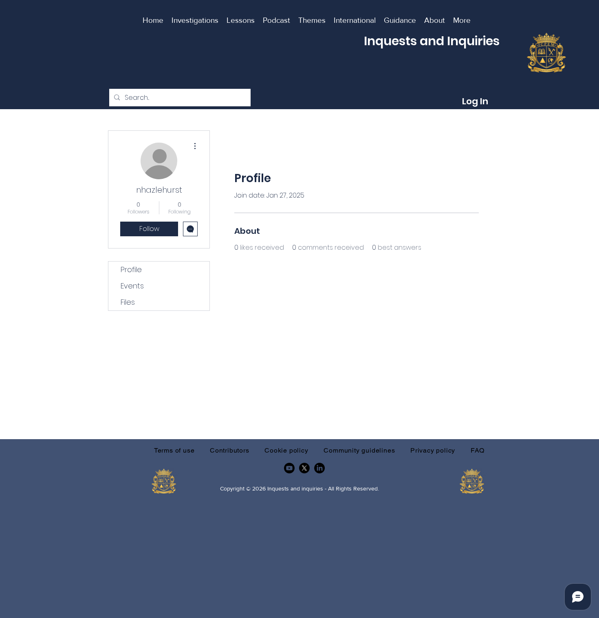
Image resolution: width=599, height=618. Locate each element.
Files (128, 302)
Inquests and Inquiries (432, 41)
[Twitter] (304, 468)
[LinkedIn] (319, 468)
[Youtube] (289, 468)
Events (132, 286)
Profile (131, 269)
